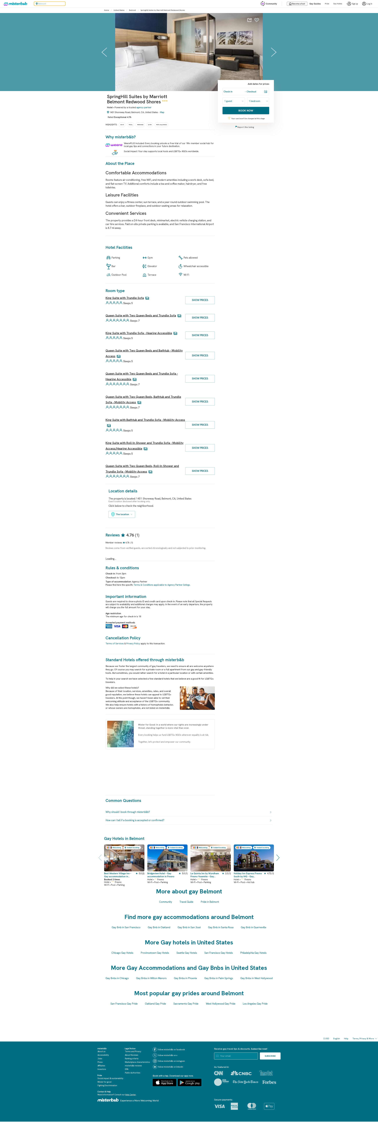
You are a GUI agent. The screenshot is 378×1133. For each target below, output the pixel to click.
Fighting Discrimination (107, 1085)
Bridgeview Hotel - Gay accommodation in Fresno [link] (160, 875)
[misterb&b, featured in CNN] (218, 1073)
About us (101, 1051)
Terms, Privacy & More (363, 1038)
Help (346, 1038)
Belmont (132, 10)
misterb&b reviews (133, 1065)
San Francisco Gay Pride (124, 1003)
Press (100, 1062)
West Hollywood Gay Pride (220, 1003)
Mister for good (104, 1082)
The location (122, 514)
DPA (126, 1069)
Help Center (130, 1094)
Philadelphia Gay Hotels (253, 952)
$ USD (326, 1038)
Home (106, 10)
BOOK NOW (245, 110)
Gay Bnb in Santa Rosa (220, 927)
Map (162, 112)
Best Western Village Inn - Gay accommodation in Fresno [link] (117, 875)
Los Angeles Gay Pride (255, 1003)
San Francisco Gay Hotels (218, 952)
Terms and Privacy (133, 1051)
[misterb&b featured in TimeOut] (266, 1073)
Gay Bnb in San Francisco (126, 927)
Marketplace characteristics (137, 1062)
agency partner (143, 107)
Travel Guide (186, 901)
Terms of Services (115, 643)
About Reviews (131, 1055)
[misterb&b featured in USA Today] (221, 1082)
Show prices (200, 300)
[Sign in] (256, 21)
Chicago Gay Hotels (122, 952)
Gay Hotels (337, 4)
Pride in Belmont (210, 901)
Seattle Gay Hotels (186, 952)
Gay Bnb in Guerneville (253, 927)
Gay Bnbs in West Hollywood (256, 978)
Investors (102, 1069)
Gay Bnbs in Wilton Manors (151, 978)
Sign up (355, 4)
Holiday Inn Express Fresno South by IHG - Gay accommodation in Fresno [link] (248, 875)
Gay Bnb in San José (189, 927)
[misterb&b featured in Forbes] (269, 1082)
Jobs (100, 1058)
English (336, 1038)
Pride (327, 4)
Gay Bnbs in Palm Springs (218, 978)
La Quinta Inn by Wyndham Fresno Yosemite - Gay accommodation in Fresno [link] (204, 875)
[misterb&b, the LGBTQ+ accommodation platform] (14, 4)
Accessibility (103, 1055)
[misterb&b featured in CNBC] (241, 1073)
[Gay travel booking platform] (108, 1100)
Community (271, 3)
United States (119, 10)
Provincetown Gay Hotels (155, 952)
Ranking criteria (131, 1058)
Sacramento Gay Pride (185, 1003)
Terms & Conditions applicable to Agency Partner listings (162, 584)
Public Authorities (132, 1073)
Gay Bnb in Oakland (159, 927)
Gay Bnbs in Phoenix (185, 978)
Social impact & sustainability (110, 1078)
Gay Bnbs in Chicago (117, 978)
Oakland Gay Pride (155, 1003)
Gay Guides (315, 3)
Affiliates (101, 1065)
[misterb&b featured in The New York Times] (245, 1082)
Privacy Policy (133, 643)
